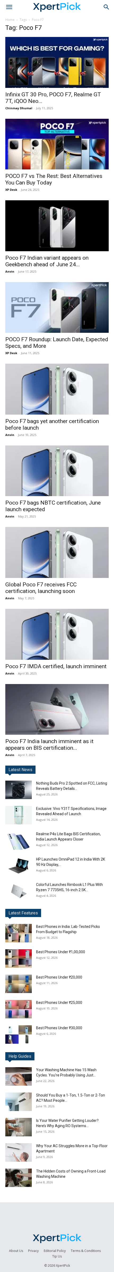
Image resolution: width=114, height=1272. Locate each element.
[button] (9, 7)
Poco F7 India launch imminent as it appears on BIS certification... (49, 744)
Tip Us (57, 1256)
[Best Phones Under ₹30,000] (18, 1034)
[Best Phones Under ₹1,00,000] (18, 958)
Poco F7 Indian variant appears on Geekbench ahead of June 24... (47, 261)
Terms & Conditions (86, 1251)
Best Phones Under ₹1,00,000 (60, 952)
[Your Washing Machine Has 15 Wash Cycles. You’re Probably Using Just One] (18, 1076)
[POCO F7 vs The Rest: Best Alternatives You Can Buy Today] (57, 144)
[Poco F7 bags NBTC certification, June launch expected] (57, 470)
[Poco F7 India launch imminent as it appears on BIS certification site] (57, 709)
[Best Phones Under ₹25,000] (18, 1009)
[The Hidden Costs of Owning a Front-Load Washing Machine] (18, 1178)
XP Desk (11, 190)
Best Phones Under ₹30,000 (59, 1028)
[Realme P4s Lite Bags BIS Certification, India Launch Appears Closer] (18, 840)
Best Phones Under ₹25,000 (59, 1002)
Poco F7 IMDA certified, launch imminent (56, 666)
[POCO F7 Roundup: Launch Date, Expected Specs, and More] (57, 307)
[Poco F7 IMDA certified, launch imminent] (57, 634)
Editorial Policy (55, 1251)
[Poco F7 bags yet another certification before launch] (57, 389)
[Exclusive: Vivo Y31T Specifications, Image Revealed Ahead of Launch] (18, 815)
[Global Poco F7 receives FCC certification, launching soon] (57, 552)
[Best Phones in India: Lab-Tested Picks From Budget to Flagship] (18, 933)
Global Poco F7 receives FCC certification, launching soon (41, 587)
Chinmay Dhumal (18, 108)
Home (10, 19)
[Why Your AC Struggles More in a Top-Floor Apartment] (18, 1152)
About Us (16, 1251)
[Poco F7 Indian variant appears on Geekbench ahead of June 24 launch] (57, 225)
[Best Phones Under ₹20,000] (18, 984)
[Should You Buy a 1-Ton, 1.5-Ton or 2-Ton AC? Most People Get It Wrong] (18, 1102)
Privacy (33, 1251)
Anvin (9, 271)
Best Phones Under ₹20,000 (59, 977)
